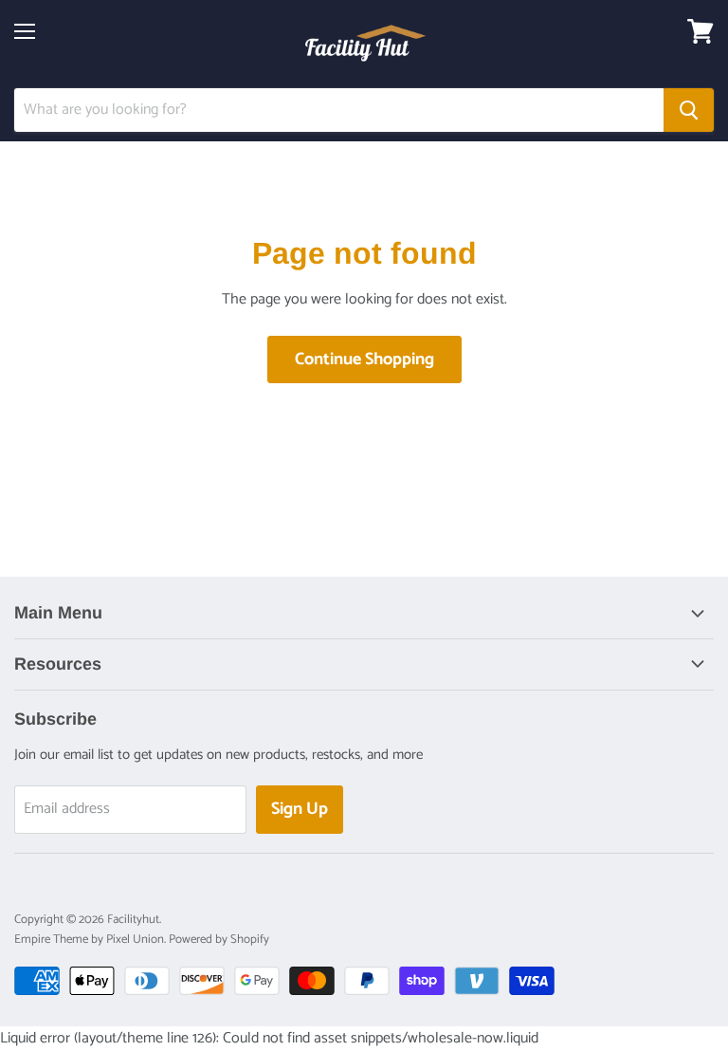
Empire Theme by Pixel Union (89, 940)
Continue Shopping (364, 359)
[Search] (689, 110)
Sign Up (299, 809)
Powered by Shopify (219, 940)
